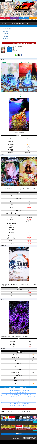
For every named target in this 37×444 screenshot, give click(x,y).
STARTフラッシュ (6, 35)
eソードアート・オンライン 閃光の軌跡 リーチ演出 (28, 398)
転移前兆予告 (5, 33)
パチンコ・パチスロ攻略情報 (9, 20)
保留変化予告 (5, 31)
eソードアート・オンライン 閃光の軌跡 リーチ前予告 (27, 396)
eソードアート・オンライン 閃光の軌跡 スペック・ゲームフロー (19, 390)
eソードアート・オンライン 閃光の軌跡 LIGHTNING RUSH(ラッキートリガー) (19, 401)
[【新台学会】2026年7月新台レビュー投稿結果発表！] (23, 416)
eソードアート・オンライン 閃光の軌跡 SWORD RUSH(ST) (19, 399)
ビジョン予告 (5, 36)
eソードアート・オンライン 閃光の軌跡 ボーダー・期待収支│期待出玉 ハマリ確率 (18, 394)
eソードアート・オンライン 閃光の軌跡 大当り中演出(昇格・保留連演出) (19, 403)
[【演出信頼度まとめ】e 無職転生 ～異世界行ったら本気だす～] (30, 425)
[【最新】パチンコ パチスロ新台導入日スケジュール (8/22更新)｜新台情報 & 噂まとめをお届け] (8, 416)
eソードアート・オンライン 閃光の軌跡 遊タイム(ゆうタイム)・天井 (19, 392)
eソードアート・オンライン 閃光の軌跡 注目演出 (9, 396)
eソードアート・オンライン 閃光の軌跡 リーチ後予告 (10, 398)
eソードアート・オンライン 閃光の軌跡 (19, 20)
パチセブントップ (3, 20)
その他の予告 (5, 38)
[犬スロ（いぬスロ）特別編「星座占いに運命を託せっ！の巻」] (30, 416)
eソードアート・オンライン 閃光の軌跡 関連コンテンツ (18, 405)
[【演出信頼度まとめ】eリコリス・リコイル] (23, 425)
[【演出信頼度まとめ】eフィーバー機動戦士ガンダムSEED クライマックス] (8, 425)
